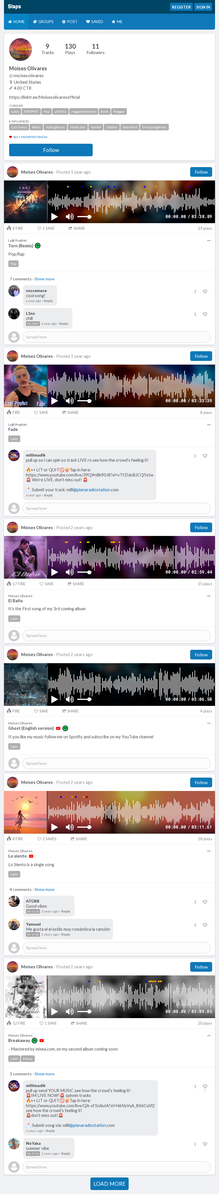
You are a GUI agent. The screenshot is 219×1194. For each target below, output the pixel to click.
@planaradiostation (91, 489)
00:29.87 (33, 323)
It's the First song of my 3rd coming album (47, 608)
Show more (44, 278)
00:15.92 (33, 934)
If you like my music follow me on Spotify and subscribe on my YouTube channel (80, 736)
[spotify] (37, 245)
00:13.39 (33, 911)
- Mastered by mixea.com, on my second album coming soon (63, 1049)
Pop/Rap (16, 254)
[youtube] (58, 728)
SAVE (48, 228)
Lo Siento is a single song (31, 864)
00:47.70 (33, 1153)
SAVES (49, 839)
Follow (51, 150)
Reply (48, 301)
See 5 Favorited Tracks (30, 137)
